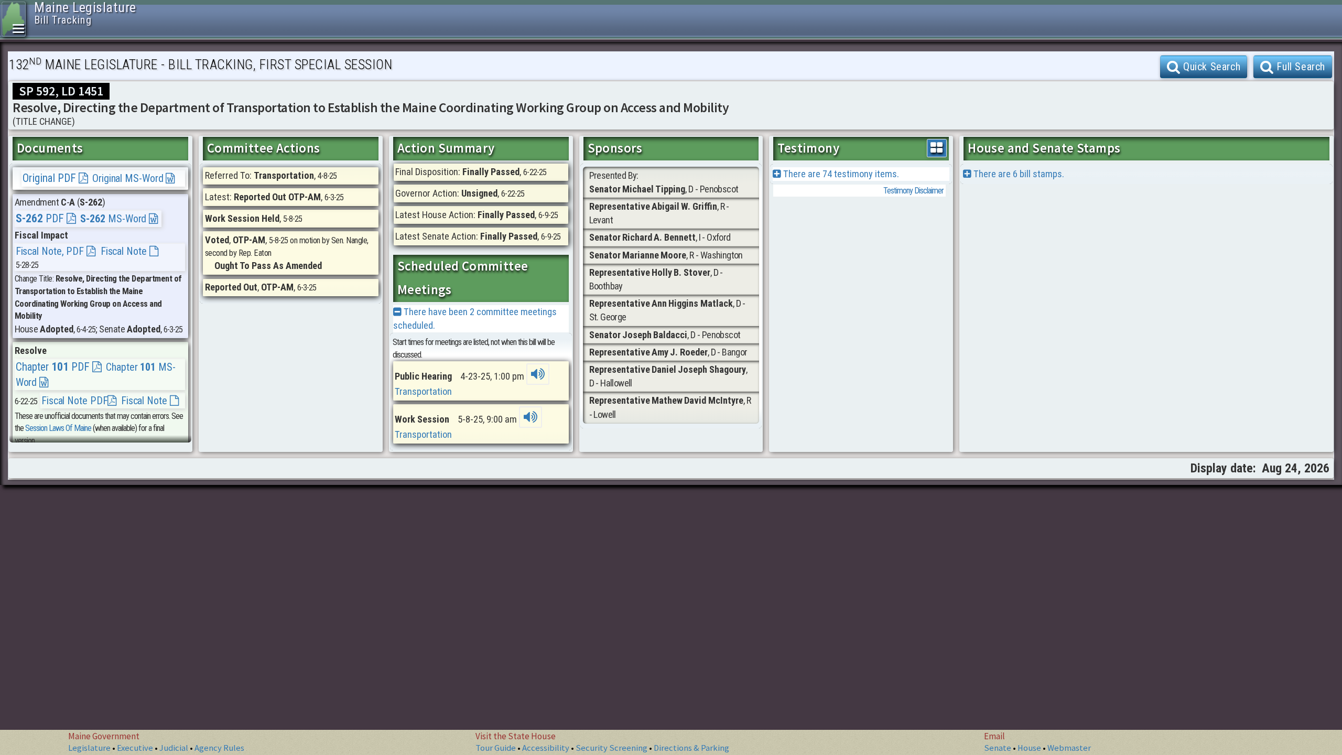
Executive (135, 747)
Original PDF (51, 178)
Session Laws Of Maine (58, 428)
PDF (41, 218)
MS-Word (114, 218)
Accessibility (545, 747)
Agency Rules (219, 747)
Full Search (1299, 66)
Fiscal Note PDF (74, 400)
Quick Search (1210, 66)
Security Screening (611, 747)
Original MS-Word (129, 178)
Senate (997, 747)
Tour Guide (495, 747)
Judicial (173, 747)
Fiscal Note (125, 251)
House (1029, 747)
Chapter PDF (54, 366)
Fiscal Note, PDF (51, 251)
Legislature (89, 747)
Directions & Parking (691, 747)
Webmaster (1069, 747)
